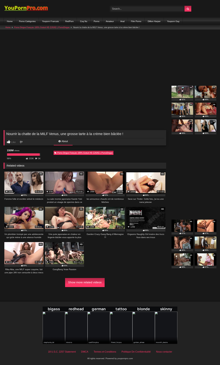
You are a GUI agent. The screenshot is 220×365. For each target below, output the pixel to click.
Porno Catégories (27, 21)
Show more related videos (85, 282)
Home (10, 21)
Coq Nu (83, 21)
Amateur (110, 21)
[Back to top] (210, 356)
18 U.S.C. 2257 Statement (62, 351)
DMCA (84, 351)
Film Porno (136, 21)
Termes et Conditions (105, 351)
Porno (96, 21)
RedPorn (69, 21)
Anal (122, 21)
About (64, 141)
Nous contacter (164, 351)
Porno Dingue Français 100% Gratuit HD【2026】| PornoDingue (41, 27)
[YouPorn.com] (26, 8)
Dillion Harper (154, 21)
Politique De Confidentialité (136, 351)
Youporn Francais (50, 21)
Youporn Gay (173, 21)
